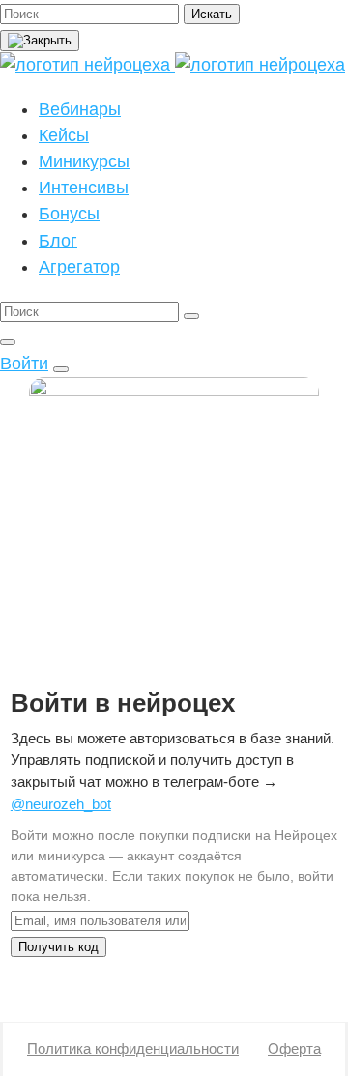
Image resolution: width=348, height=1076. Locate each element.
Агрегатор (79, 266)
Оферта (294, 1048)
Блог (58, 240)
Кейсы (64, 135)
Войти (24, 363)
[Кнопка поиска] (7, 342)
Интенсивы (84, 187)
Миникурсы (84, 161)
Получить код (58, 947)
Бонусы (69, 213)
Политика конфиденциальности (133, 1048)
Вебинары (80, 109)
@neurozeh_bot (61, 804)
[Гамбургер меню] (61, 369)
